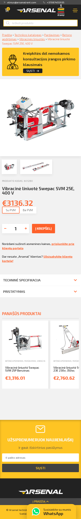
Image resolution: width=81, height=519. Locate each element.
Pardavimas (52, 35)
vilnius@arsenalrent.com (21, 2)
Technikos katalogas (28, 35)
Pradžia (7, 35)
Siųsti (30, 70)
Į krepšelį (43, 228)
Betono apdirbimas (14, 361)
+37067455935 (55, 2)
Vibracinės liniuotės (32, 39)
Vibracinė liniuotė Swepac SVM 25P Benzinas (22, 369)
